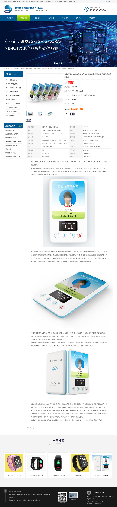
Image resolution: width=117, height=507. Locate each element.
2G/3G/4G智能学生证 (26, 68)
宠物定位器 (8, 149)
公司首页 (10, 18)
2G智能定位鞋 (10, 99)
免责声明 (25, 500)
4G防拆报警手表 (9, 130)
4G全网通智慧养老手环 (11, 153)
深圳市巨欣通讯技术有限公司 (40, 494)
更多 (20, 126)
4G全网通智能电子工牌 (11, 145)
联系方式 (92, 18)
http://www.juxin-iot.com (34, 428)
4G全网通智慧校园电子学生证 (13, 141)
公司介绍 (51, 18)
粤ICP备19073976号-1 (27, 494)
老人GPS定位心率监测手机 (14, 88)
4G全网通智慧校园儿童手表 (12, 156)
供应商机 (24, 18)
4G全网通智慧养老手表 (11, 138)
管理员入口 (31, 500)
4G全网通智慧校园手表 (101, 475)
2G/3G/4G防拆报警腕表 (13, 95)
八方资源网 (19, 500)
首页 (11, 68)
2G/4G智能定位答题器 (13, 103)
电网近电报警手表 (11, 111)
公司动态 (65, 18)
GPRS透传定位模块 (12, 92)
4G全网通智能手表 (12, 84)
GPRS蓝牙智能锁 (11, 107)
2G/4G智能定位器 (11, 80)
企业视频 (37, 18)
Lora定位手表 (10, 115)
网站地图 (37, 500)
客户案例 (79, 18)
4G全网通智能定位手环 (11, 134)
